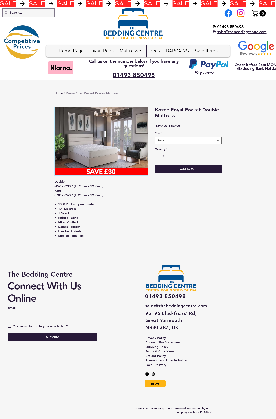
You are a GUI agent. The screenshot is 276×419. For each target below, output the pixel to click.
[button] (259, 13)
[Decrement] (157, 156)
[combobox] (188, 140)
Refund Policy (156, 356)
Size (158, 133)
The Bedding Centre (40, 274)
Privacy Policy (156, 338)
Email (13, 308)
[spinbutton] (163, 156)
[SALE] (138, 3)
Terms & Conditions (160, 351)
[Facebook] (228, 13)
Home (58, 93)
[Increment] (169, 156)
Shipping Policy (157, 347)
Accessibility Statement (163, 342)
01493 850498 (230, 26)
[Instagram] (241, 13)
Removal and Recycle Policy (166, 360)
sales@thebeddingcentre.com (176, 305)
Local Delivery (156, 365)
